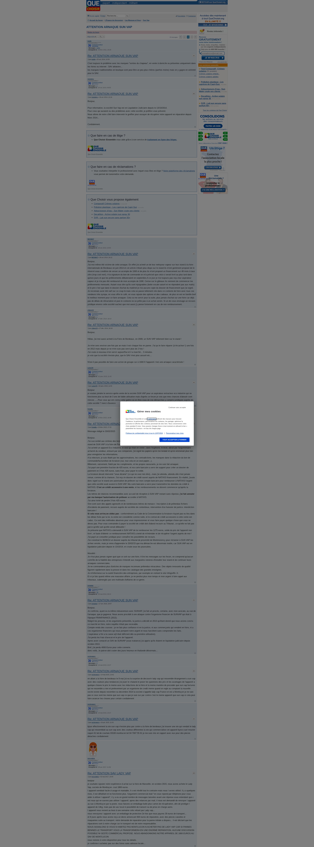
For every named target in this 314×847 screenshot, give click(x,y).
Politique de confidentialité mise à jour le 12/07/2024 (144, 433)
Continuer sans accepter (177, 407)
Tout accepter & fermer (174, 440)
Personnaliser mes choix (175, 433)
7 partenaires (151, 419)
